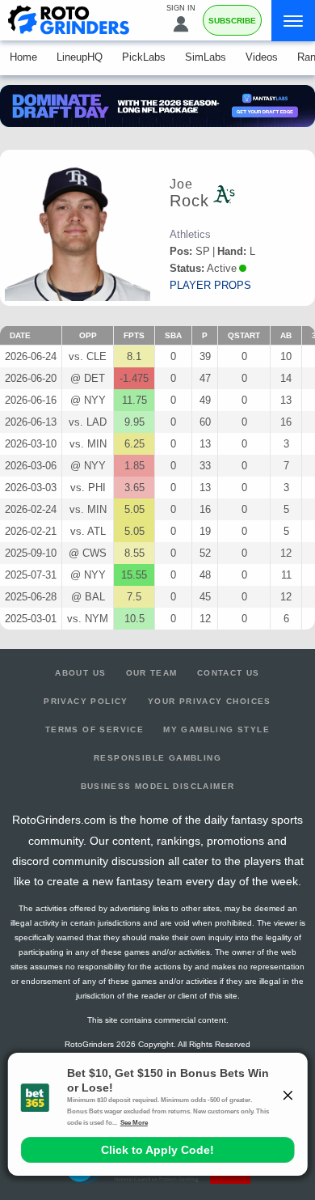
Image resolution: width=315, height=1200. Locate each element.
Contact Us (228, 672)
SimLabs (205, 57)
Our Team (152, 672)
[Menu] (293, 20)
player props (210, 285)
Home (23, 57)
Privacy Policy (86, 701)
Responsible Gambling (157, 757)
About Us (80, 672)
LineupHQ (80, 57)
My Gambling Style (216, 729)
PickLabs (144, 57)
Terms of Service (94, 729)
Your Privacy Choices (209, 701)
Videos (262, 57)
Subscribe (232, 20)
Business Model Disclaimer (158, 786)
